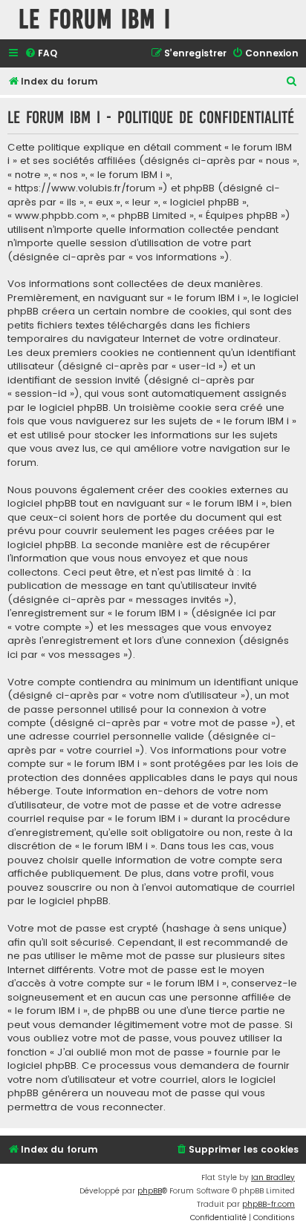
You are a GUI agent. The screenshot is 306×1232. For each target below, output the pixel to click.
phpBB (149, 1190)
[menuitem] (41, 54)
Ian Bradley (273, 1177)
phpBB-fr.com (268, 1204)
